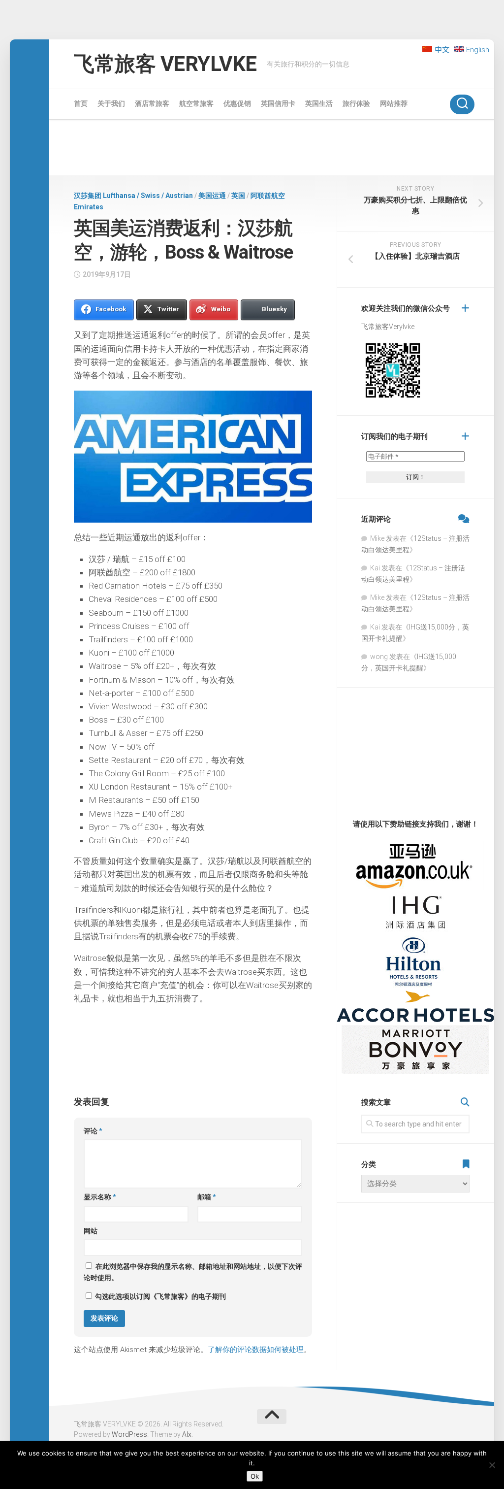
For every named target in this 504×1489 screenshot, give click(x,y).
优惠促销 (237, 103)
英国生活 (319, 103)
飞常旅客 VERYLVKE (165, 64)
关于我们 (111, 103)
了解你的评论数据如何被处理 (256, 1349)
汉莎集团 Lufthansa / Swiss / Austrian (133, 195)
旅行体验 (356, 103)
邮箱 (206, 1197)
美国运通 (212, 195)
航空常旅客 (196, 103)
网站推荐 (394, 103)
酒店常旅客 (152, 103)
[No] (492, 1465)
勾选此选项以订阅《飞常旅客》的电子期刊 (160, 1296)
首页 (81, 103)
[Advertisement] (271, 149)
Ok (255, 1476)
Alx (186, 1434)
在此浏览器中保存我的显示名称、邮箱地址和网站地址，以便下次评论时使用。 (193, 1272)
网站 (90, 1231)
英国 (238, 195)
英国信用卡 (278, 103)
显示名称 (100, 1197)
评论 (93, 1131)
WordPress (129, 1434)
